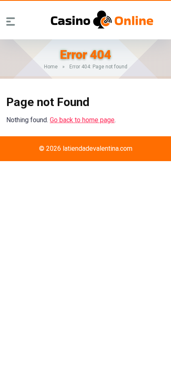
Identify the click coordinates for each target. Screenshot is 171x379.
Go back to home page (82, 120)
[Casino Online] (102, 19)
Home (51, 67)
